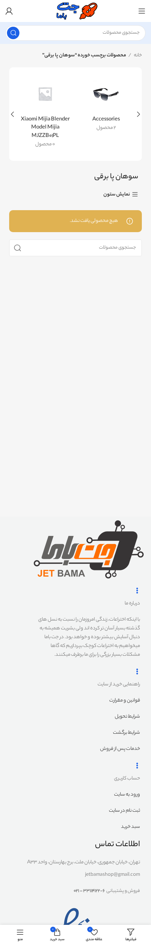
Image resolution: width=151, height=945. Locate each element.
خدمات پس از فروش (120, 749)
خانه (137, 55)
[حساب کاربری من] (9, 11)
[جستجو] (13, 33)
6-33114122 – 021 (89, 891)
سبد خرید (130, 827)
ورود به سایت (127, 794)
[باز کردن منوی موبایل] (142, 11)
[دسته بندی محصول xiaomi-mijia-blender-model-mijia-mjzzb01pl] (45, 114)
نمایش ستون (116, 194)
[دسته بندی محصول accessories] (106, 105)
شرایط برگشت (126, 733)
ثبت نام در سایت (124, 811)
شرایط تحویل (127, 717)
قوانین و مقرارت (124, 700)
